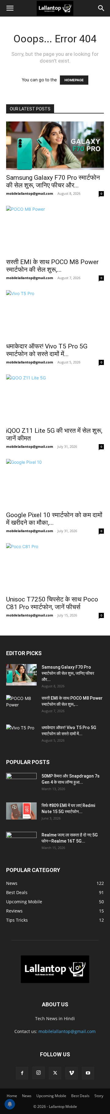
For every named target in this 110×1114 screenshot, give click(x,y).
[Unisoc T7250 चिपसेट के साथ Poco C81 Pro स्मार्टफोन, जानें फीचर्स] (55, 567)
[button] (10, 8)
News (26, 1095)
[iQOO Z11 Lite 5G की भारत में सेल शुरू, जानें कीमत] (55, 399)
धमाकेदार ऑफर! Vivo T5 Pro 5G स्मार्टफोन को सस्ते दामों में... (46, 350)
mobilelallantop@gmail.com (29, 193)
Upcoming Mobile (51, 1095)
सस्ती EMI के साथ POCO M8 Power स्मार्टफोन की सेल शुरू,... (52, 265)
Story (98, 1095)
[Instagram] (38, 1073)
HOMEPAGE (74, 80)
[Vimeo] (71, 1073)
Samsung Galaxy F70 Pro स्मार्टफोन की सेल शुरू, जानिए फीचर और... (53, 181)
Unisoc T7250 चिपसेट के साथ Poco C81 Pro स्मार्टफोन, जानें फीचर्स (52, 603)
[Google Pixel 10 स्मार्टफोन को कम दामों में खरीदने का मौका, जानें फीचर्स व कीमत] (55, 483)
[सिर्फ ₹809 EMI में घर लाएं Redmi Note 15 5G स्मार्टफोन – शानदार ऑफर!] (21, 811)
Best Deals (80, 1095)
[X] (55, 1073)
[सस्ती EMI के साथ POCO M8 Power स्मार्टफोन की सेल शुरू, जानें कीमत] (55, 230)
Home (12, 1095)
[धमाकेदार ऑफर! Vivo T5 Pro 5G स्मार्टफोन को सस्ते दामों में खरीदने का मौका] (55, 314)
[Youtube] (88, 1073)
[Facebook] (22, 1073)
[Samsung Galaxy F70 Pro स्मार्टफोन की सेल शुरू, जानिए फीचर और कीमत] (55, 145)
